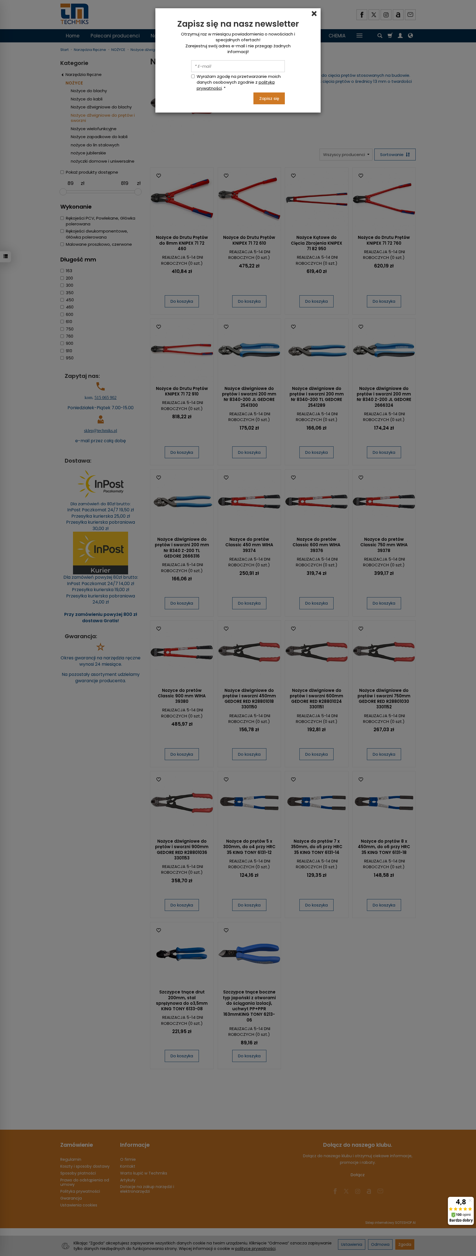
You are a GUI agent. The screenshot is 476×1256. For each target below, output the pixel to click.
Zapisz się (269, 98)
